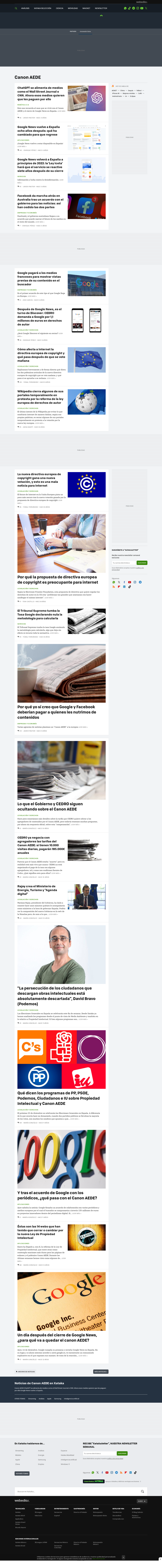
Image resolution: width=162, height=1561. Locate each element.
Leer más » (21, 146)
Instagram (137, 8)
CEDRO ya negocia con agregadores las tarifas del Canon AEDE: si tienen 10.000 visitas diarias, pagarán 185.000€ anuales (41, 845)
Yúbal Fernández (30, 382)
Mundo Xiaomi (20, 1527)
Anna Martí (28, 427)
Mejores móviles (129, 93)
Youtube (141, 8)
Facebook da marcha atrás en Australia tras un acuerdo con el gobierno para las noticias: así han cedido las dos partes (40, 201)
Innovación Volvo (85, 31)
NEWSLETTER (101, 8)
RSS (114, 586)
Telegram (133, 8)
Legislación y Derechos (27, 330)
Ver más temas (22, 1473)
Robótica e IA (23, 105)
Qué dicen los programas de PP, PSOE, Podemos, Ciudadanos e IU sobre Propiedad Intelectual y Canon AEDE (58, 1098)
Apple (49, 1398)
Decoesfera (117, 1515)
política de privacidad (115, 1458)
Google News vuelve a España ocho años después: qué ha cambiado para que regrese (38, 131)
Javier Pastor (29, 118)
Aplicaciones (23, 140)
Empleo (41, 1464)
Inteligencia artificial (71, 1398)
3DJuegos (38, 1512)
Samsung (57, 1398)
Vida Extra (38, 1515)
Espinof (57, 1515)
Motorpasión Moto (100, 1515)
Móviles (18, 1455)
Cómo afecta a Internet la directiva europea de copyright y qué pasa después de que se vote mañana (41, 355)
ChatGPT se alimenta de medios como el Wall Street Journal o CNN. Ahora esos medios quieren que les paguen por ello (41, 93)
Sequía (130, 90)
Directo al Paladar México (80, 1543)
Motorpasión (98, 1512)
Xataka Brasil (20, 1545)
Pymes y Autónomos (136, 1516)
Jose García (28, 300)
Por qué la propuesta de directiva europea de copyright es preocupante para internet (57, 579)
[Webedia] (141, 1)
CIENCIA (59, 8)
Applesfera (19, 1519)
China (122, 90)
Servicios (21, 176)
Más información (99, 1558)
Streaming (32, 1398)
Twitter (146, 8)
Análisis (41, 1398)
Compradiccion (118, 1519)
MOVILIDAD (73, 8)
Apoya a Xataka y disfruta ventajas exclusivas (122, 1481)
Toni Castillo (28, 601)
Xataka (18, 1512)
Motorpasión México (98, 1543)
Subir (140, 1501)
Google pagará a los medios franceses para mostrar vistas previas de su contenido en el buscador (39, 278)
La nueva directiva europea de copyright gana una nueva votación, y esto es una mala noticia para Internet (39, 480)
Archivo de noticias (26, 1371)
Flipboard (119, 586)
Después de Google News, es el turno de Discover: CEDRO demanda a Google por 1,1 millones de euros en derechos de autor (39, 316)
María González (29, 828)
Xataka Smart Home (20, 1523)
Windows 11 (65, 1464)
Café (140, 93)
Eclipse (132, 96)
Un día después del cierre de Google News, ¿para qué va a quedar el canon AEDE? (57, 1337)
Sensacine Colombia (58, 1546)
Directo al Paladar (80, 1512)
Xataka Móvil (20, 1515)
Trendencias (117, 1512)
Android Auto (117, 96)
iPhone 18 (115, 93)
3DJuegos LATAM (41, 1542)
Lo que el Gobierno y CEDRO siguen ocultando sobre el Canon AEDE (50, 806)
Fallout (139, 90)
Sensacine (58, 1512)
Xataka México (20, 1542)
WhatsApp (125, 8)
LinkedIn (124, 586)
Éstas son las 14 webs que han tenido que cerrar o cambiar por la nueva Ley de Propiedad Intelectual (40, 1232)
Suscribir (142, 563)
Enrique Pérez (30, 150)
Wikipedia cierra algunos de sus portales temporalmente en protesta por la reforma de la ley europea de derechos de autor (40, 397)
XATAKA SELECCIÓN (42, 8)
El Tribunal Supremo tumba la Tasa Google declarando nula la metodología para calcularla (39, 614)
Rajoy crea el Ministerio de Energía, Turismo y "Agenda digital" (37, 890)
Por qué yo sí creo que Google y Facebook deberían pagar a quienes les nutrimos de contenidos (56, 712)
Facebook (124, 582)
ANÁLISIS (25, 8)
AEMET (114, 90)
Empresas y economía (27, 213)
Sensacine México (61, 1542)
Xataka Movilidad (67, 1455)
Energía (41, 1455)
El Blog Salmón (137, 1512)
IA (126, 96)
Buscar (142, 1491)
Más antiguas (101, 1371)
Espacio (64, 1450)
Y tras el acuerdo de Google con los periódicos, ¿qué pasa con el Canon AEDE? (57, 1195)
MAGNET (86, 8)
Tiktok (129, 8)
